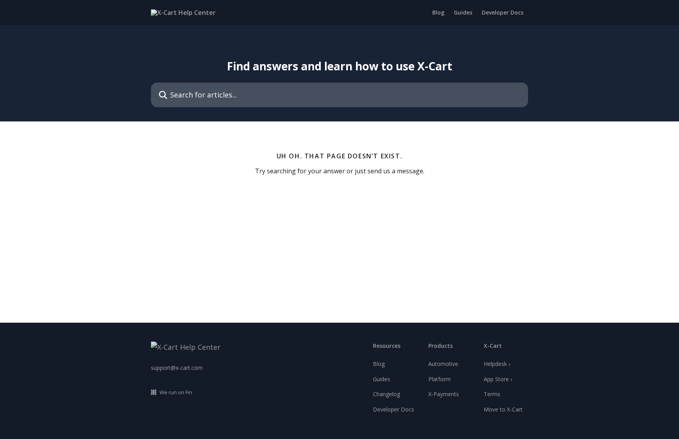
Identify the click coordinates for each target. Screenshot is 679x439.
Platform (439, 379)
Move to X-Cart (503, 409)
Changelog (386, 394)
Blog (438, 12)
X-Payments (443, 394)
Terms (492, 394)
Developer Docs (502, 12)
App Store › (498, 379)
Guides (463, 12)
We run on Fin (176, 392)
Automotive (443, 363)
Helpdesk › (497, 363)
